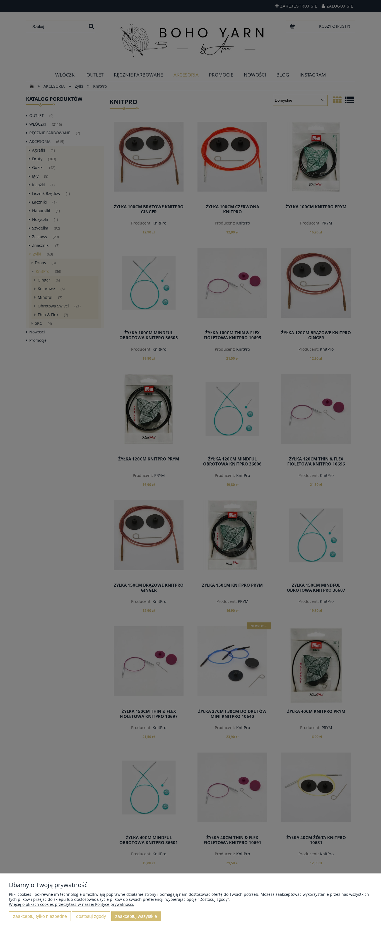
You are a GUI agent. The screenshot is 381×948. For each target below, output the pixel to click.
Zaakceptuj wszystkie (136, 916)
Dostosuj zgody (91, 916)
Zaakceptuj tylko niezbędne (40, 916)
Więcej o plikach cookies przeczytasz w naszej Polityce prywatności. (71, 904)
